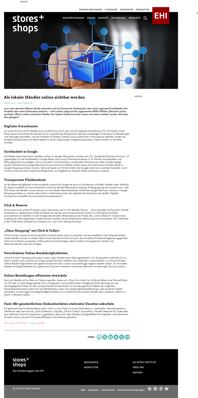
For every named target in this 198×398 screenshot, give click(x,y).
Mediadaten (126, 9)
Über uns (138, 367)
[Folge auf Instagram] (155, 388)
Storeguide (111, 9)
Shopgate (32, 322)
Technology (118, 18)
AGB (83, 389)
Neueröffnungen (73, 18)
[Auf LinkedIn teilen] (110, 337)
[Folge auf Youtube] (166, 388)
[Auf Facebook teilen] (99, 337)
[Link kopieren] (121, 337)
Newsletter (142, 9)
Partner (137, 372)
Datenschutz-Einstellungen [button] (131, 389)
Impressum (93, 389)
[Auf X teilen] (104, 337)
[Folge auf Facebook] (161, 388)
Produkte (134, 18)
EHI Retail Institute (144, 362)
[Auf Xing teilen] (116, 337)
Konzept (103, 18)
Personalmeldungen (90, 9)
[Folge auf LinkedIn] (149, 388)
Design (91, 18)
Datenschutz (108, 389)
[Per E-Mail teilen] (127, 337)
